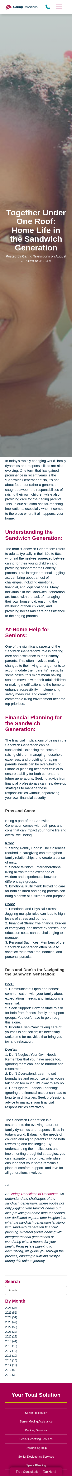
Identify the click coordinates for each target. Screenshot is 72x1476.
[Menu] (59, 7)
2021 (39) (11, 1331)
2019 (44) (11, 1341)
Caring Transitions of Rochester (33, 1194)
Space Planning (36, 1465)
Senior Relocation (36, 1412)
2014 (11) (11, 1365)
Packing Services (36, 1430)
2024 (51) (11, 1317)
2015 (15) (11, 1360)
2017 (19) (11, 1350)
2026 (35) (11, 1307)
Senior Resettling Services (36, 1439)
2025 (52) (11, 1312)
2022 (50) (11, 1327)
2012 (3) (10, 1374)
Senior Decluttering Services (36, 1456)
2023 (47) (11, 1322)
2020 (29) (11, 1336)
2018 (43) (11, 1346)
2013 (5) (10, 1369)
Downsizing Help (36, 1447)
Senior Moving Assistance (36, 1421)
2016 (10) (11, 1355)
